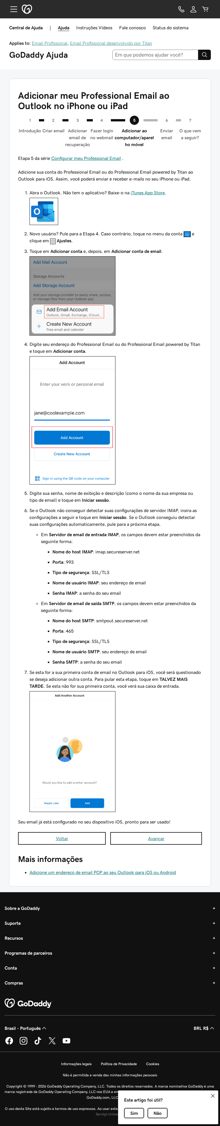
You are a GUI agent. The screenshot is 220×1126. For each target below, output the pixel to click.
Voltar (62, 838)
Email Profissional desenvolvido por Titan (111, 43)
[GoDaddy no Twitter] (52, 1043)
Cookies (152, 1064)
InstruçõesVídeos (94, 27)
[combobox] (155, 54)
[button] (213, 1096)
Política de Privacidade (119, 1064)
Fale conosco (132, 27)
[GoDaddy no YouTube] (66, 1043)
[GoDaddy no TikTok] (37, 1043)
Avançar (156, 838)
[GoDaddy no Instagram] (23, 1043)
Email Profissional (49, 43)
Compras (14, 982)
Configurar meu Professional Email (86, 158)
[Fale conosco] (181, 9)
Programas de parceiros (28, 953)
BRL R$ (201, 1028)
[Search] (204, 55)
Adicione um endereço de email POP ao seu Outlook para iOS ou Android (103, 872)
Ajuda (63, 27)
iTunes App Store (148, 192)
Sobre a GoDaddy (22, 908)
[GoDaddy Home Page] (28, 1003)
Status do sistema (170, 27)
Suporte (13, 923)
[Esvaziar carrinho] (205, 9)
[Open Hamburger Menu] (11, 9)
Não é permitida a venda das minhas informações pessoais (110, 1075)
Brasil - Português (23, 1028)
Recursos (14, 938)
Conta (11, 968)
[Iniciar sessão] (193, 9)
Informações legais (76, 1064)
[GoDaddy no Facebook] (9, 1043)
